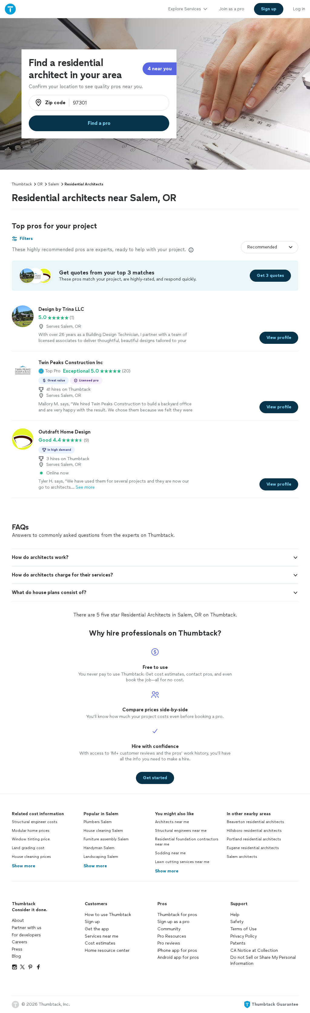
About (18, 920)
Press (17, 949)
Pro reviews (168, 943)
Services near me (101, 936)
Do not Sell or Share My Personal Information (263, 960)
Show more (23, 866)
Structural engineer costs (34, 822)
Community (168, 929)
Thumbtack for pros (177, 914)
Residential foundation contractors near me (186, 841)
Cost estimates (100, 943)
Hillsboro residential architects (254, 831)
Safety (236, 921)
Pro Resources (171, 936)
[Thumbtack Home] (10, 9)
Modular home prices (30, 831)
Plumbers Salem (98, 822)
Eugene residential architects (253, 848)
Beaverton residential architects (255, 822)
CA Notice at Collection (254, 950)
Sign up (92, 921)
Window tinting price (31, 839)
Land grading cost (28, 848)
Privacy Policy (243, 936)
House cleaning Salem (103, 831)
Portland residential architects (254, 839)
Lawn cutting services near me (182, 862)
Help (234, 914)
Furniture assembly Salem (106, 839)
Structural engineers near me (180, 831)
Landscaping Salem (101, 857)
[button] (49, 371)
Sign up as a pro (173, 921)
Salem (53, 184)
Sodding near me (170, 853)
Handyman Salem (99, 848)
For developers (26, 935)
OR (40, 184)
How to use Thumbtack (108, 914)
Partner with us (26, 927)
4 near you (159, 68)
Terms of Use (243, 929)
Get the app (97, 929)
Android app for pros (178, 957)
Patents (238, 943)
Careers (19, 942)
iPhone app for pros (177, 950)
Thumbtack (22, 184)
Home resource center (107, 950)
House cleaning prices (31, 857)
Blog (16, 956)
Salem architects (242, 857)
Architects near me (172, 822)
